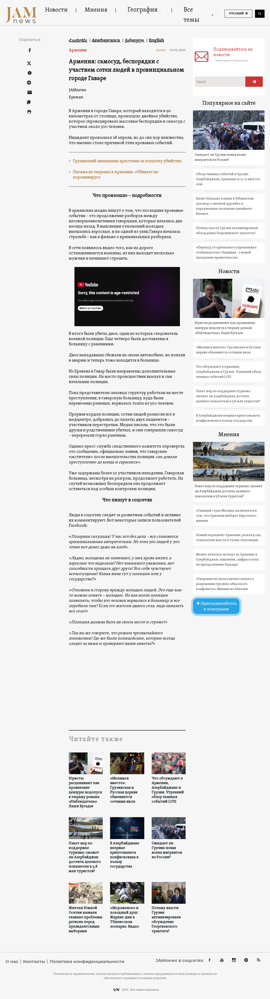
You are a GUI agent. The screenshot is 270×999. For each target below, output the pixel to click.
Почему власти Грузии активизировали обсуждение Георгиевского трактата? (166, 920)
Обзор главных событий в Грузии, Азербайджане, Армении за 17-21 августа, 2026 (228, 179)
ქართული (135, 40)
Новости (56, 10)
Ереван (76, 97)
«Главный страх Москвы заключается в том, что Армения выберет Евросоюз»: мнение (226, 516)
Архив (162, 50)
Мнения (96, 10)
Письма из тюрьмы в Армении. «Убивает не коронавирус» (115, 174)
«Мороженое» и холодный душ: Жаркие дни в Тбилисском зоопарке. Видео (124, 917)
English (156, 40)
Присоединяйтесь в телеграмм (218, 606)
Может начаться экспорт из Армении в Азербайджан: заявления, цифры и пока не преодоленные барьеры (227, 559)
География (142, 10)
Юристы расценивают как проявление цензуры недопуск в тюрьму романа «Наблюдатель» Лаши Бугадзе (85, 792)
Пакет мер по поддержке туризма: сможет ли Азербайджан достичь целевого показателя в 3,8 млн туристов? (85, 857)
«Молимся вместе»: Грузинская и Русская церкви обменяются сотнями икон (124, 790)
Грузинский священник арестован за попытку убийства (127, 161)
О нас (11, 961)
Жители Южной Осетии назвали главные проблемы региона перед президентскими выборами (86, 920)
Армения (78, 50)
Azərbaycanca (106, 40)
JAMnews (77, 89)
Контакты (34, 961)
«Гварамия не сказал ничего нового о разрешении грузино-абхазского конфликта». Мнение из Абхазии (225, 584)
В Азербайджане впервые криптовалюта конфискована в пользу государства (124, 855)
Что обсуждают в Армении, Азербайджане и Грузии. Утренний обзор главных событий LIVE (168, 790)
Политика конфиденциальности (87, 961)
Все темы (191, 15)
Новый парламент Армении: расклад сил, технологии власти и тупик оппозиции (229, 537)
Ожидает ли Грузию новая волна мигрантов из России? (167, 850)
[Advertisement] (127, 687)
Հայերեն (78, 40)
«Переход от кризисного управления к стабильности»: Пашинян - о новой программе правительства (226, 252)
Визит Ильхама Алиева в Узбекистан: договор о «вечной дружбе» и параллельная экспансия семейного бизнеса (225, 206)
